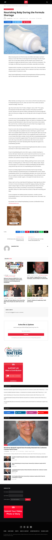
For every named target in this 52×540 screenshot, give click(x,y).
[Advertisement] (29, 88)
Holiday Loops (44, 531)
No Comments (32, 18)
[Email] (5, 73)
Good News (9, 5)
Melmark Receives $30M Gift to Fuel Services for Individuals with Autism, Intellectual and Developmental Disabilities (13, 280)
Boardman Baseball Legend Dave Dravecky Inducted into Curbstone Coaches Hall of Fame (23, 389)
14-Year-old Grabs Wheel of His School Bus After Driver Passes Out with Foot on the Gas (14, 302)
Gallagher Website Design (8, 535)
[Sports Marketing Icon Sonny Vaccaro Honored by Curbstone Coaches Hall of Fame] (7, 465)
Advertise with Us (34, 531)
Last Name (6, 495)
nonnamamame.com (14, 203)
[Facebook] (5, 60)
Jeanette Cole (10, 18)
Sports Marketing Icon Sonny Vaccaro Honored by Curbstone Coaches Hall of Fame (21, 395)
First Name (6, 492)
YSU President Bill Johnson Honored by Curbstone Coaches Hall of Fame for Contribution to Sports (24, 401)
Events (16, 531)
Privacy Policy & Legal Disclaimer (34, 534)
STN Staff (6, 275)
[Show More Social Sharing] (32, 22)
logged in (13, 312)
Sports (5, 445)
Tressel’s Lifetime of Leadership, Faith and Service (36, 301)
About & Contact (24, 531)
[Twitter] (5, 63)
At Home (19, 298)
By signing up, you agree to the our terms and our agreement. (26, 337)
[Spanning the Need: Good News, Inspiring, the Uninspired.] (26, 2)
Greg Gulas (7, 451)
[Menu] (5, 2)
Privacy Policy (33, 337)
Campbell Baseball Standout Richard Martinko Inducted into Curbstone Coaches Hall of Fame (24, 397)
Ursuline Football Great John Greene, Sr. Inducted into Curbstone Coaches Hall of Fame (22, 392)
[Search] (47, 2)
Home (5, 5)
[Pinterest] (5, 70)
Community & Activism (8, 9)
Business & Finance (43, 275)
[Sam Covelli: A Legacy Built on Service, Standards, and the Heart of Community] (37, 268)
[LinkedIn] (5, 66)
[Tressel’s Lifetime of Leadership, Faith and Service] (37, 291)
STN (29, 275)
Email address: (7, 499)
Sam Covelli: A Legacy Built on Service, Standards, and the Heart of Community (37, 278)
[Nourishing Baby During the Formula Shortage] (26, 39)
